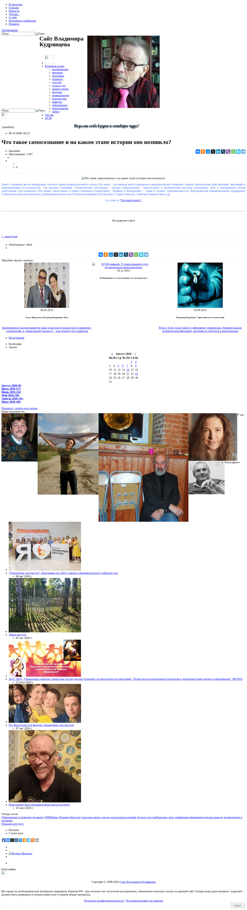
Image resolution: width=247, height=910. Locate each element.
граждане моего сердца (95, 817)
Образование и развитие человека (22, 817)
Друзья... (14, 14)
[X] (213, 151)
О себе (13, 17)
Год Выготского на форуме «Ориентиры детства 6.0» (41, 725)
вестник (57, 92)
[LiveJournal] (223, 151)
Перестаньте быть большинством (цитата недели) (39, 804)
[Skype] (238, 151)
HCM (48, 118)
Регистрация (16, 337)
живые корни (60, 88)
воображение (60, 69)
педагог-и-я (144, 817)
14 (127, 369)
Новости (14, 10)
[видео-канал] (4, 116)
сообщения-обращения (189, 817)
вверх (237, 905)
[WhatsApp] (233, 151)
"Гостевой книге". (131, 200)
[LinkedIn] (218, 151)
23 (136, 373)
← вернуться (9, 236)
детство (56, 82)
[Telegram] (243, 151)
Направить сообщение (22, 20)
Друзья (49, 114)
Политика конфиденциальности (104, 900)
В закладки (15, 4)
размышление (60, 95)
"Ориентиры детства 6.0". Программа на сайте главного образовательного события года (63, 573)
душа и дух (59, 85)
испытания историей (124, 817)
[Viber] (228, 151)
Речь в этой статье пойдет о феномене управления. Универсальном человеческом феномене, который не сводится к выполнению (200, 329)
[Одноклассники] (203, 151)
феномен (57, 72)
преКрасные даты (163, 817)
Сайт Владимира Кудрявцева (138, 881)
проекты (57, 79)
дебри (55, 111)
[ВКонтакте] (198, 151)
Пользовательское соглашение (144, 900)
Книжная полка (54, 66)
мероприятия (60, 108)
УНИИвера (51, 817)
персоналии (59, 98)
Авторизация (9, 30)
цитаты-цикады (213, 817)
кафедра (57, 101)
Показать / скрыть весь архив (19, 408)
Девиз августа (17, 634)
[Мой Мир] (208, 151)
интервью (58, 75)
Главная (13, 7)
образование (59, 105)
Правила (14, 23)
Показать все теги (12, 823)
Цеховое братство (70, 817)
